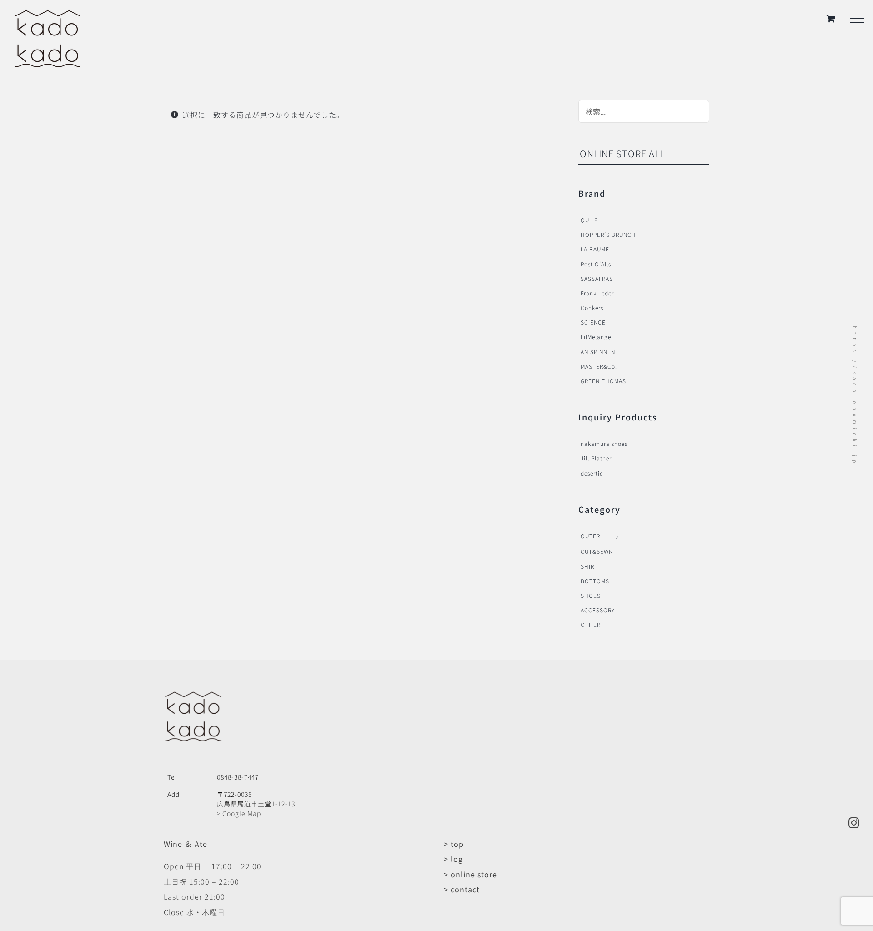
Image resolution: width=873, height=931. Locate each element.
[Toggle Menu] (857, 19)
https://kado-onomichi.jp (855, 396)
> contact (462, 889)
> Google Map (239, 813)
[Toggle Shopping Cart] (831, 18)
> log (453, 858)
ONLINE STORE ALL (622, 153)
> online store (470, 874)
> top (454, 843)
